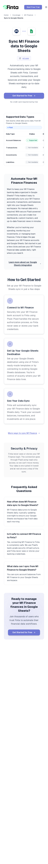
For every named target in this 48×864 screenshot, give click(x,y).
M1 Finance (28, 15)
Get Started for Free (22, 95)
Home (6, 15)
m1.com (26, 58)
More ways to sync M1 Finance (22, 433)
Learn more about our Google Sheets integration (23, 263)
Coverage (16, 15)
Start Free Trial (33, 7)
